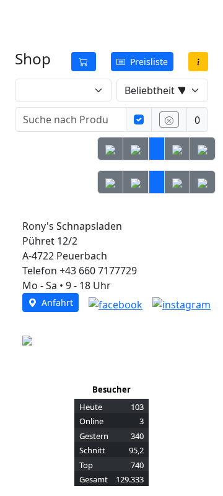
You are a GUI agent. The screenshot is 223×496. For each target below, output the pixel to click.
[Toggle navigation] (190, 17)
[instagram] (181, 303)
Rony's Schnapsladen (75, 17)
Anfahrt (55, 302)
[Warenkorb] (83, 61)
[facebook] (115, 303)
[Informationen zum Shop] (198, 61)
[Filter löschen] (169, 119)
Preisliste (146, 61)
